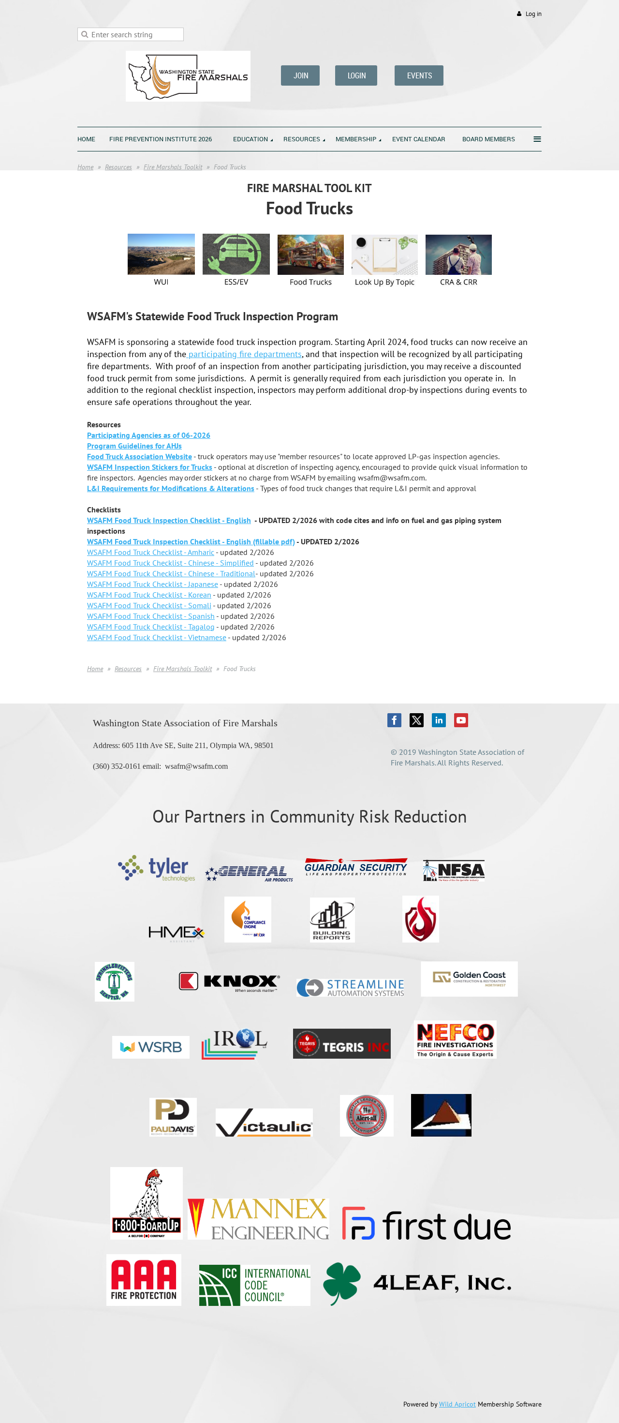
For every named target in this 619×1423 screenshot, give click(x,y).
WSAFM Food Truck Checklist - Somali (149, 605)
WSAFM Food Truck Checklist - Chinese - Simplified (170, 563)
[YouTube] (461, 720)
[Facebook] (394, 720)
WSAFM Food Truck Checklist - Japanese (152, 584)
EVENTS (419, 75)
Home (85, 167)
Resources (118, 167)
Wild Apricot (457, 1404)
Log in (534, 14)
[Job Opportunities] (459, 293)
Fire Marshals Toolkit (173, 167)
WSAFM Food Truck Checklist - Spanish (151, 616)
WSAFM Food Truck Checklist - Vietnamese (156, 637)
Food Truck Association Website (139, 456)
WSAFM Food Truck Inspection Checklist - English (169, 520)
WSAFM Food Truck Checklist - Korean (149, 594)
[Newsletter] (311, 293)
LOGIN (356, 75)
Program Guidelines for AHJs (134, 445)
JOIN (300, 75)
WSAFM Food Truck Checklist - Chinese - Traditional (171, 573)
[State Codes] (385, 293)
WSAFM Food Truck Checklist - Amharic (150, 552)
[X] (417, 720)
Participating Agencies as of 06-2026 (148, 435)
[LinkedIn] (439, 720)
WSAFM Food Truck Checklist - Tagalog (151, 626)
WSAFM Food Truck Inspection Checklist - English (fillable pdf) (191, 541)
